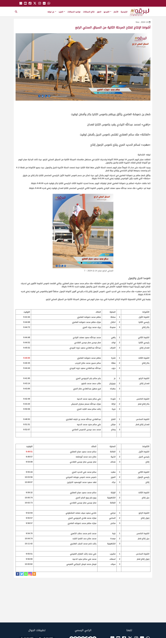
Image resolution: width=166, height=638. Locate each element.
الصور (99, 11)
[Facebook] (17, 574)
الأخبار (116, 11)
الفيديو (107, 11)
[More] (34, 574)
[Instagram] (30, 574)
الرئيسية (124, 11)
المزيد (61, 11)
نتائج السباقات (89, 11)
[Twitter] (22, 574)
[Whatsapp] (26, 574)
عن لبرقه (51, 11)
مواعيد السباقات (74, 11)
